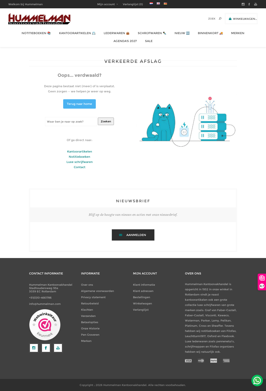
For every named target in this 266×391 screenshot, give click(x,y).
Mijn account (106, 4)
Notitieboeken (79, 157)
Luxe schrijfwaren (79, 162)
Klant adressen (143, 291)
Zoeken (106, 121)
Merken (86, 341)
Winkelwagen (142, 303)
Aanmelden (136, 235)
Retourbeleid (90, 303)
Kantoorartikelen (79, 151)
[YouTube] (58, 348)
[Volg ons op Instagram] (34, 348)
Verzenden (88, 316)
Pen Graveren (90, 334)
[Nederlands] (151, 3)
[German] (165, 3)
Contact (79, 167)
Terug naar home (79, 104)
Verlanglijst (141, 309)
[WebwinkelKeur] (44, 325)
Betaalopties (89, 322)
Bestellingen (141, 297)
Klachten (87, 309)
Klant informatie (144, 284)
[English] (158, 3)
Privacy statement (93, 297)
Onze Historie (90, 328)
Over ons (87, 284)
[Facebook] (46, 348)
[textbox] (206, 18)
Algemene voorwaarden (97, 291)
